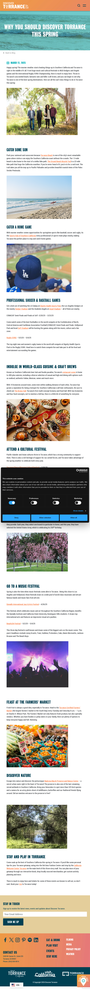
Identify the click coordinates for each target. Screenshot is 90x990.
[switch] (34, 502)
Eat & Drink (53, 940)
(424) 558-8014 (13, 961)
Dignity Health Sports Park (50, 305)
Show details (78, 511)
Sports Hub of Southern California (23, 235)
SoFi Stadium (23, 328)
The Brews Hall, (20, 391)
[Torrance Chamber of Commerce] (73, 973)
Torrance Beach (47, 155)
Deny (16, 518)
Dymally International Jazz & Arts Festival (23, 604)
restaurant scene (69, 372)
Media (69, 944)
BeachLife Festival (14, 623)
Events (50, 951)
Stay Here (51, 956)
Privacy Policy (73, 949)
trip (20, 884)
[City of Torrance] (17, 973)
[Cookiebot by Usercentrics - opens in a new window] (77, 470)
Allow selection (45, 518)
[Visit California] (45, 973)
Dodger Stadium (21, 309)
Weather (70, 954)
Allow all (73, 518)
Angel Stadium (55, 309)
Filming (69, 939)
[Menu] (84, 5)
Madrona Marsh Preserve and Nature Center (61, 781)
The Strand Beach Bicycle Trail (59, 161)
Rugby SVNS (11, 337)
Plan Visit (52, 945)
